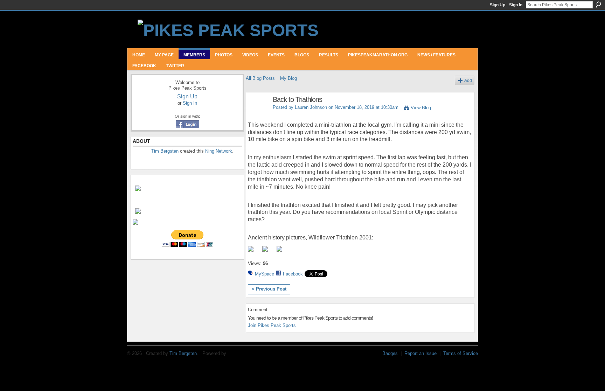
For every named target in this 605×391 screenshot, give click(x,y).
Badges (390, 353)
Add (468, 80)
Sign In (515, 4)
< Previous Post (269, 289)
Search (598, 4)
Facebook (293, 274)
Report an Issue (420, 353)
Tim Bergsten (165, 151)
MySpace (264, 274)
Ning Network (218, 151)
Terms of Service (460, 353)
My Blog (288, 78)
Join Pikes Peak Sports (272, 325)
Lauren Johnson (311, 107)
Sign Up (497, 4)
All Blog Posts (260, 78)
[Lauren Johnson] (257, 114)
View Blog (421, 107)
